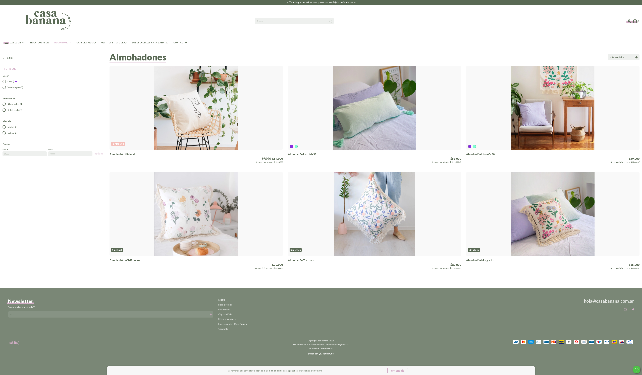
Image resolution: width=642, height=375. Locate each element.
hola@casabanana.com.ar (609, 301)
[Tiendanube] (321, 354)
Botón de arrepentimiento (321, 348)
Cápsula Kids (84, 42)
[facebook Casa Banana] (633, 309)
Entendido (397, 370)
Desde (5, 149)
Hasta (50, 149)
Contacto (180, 42)
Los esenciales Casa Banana (150, 42)
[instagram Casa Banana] (625, 309)
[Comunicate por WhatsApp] (636, 369)
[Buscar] (330, 21)
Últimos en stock (112, 42)
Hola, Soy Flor (39, 42)
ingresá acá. (343, 344)
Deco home (61, 42)
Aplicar (98, 153)
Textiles (9, 57)
